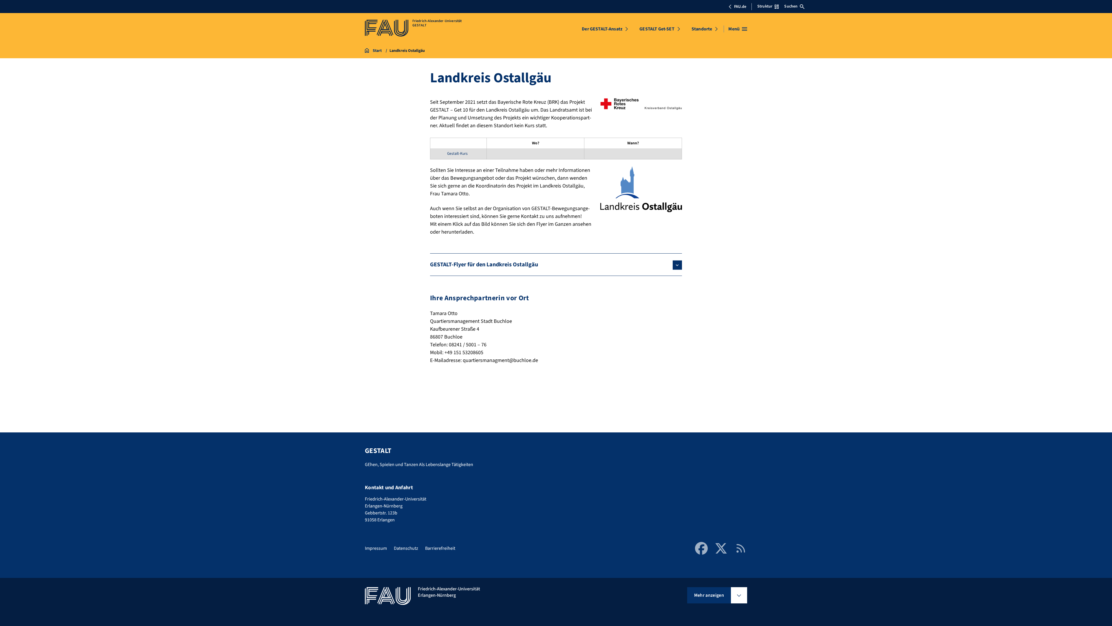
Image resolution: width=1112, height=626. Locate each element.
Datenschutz (406, 548)
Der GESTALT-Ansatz (602, 29)
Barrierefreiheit (440, 548)
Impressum (376, 548)
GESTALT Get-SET (656, 29)
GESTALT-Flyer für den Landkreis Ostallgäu (484, 265)
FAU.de (740, 7)
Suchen (791, 6)
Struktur (764, 6)
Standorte (702, 29)
